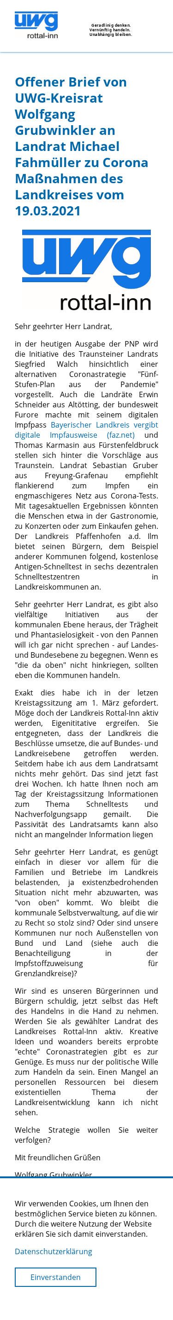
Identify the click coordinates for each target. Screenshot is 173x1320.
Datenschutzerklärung (53, 1251)
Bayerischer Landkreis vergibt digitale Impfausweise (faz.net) (86, 430)
